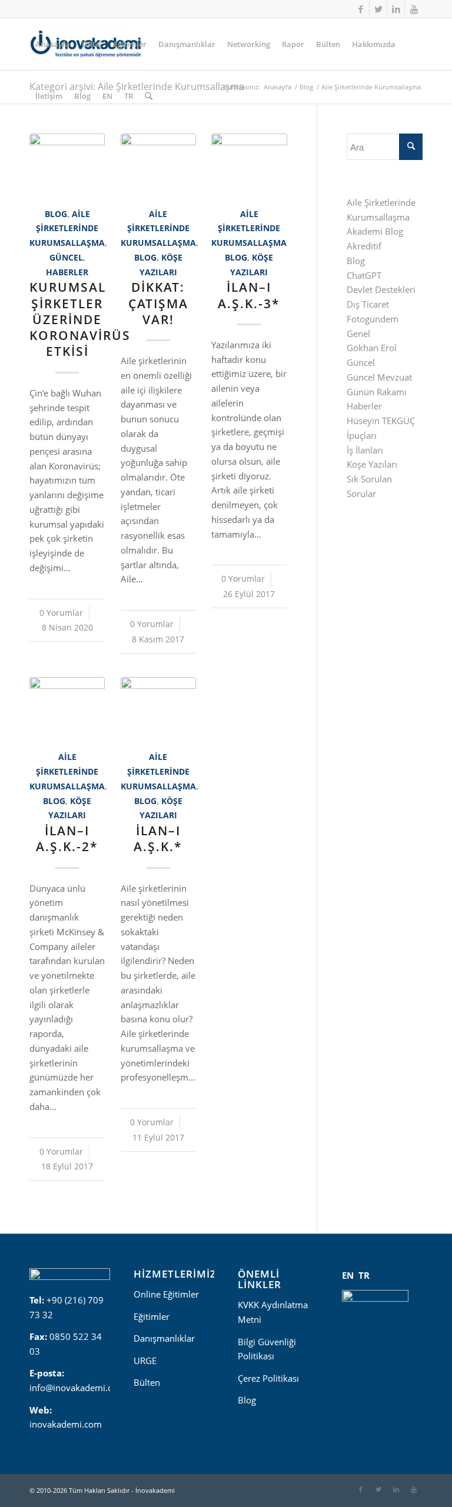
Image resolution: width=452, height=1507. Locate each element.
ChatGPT (364, 275)
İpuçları (362, 435)
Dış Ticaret (368, 304)
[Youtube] (414, 9)
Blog (56, 214)
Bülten (147, 1382)
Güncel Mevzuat (379, 377)
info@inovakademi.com (77, 1387)
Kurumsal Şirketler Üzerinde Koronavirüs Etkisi (80, 319)
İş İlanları (365, 450)
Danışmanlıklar (164, 1338)
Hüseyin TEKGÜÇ (381, 420)
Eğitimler (152, 1316)
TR (364, 1275)
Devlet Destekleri (381, 289)
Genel (358, 333)
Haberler (67, 272)
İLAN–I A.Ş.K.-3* (249, 295)
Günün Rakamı (377, 392)
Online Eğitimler (166, 1294)
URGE (145, 1360)
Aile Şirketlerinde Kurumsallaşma (67, 229)
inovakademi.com (65, 1424)
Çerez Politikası (268, 1378)
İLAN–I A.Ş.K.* (158, 838)
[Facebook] (360, 9)
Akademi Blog (375, 231)
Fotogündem (372, 319)
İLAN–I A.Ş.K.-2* (67, 838)
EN (348, 1275)
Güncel (66, 257)
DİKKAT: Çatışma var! (158, 303)
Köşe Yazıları (372, 464)
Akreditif (364, 246)
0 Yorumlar (61, 613)
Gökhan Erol (372, 348)
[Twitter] (378, 9)
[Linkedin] (395, 9)
